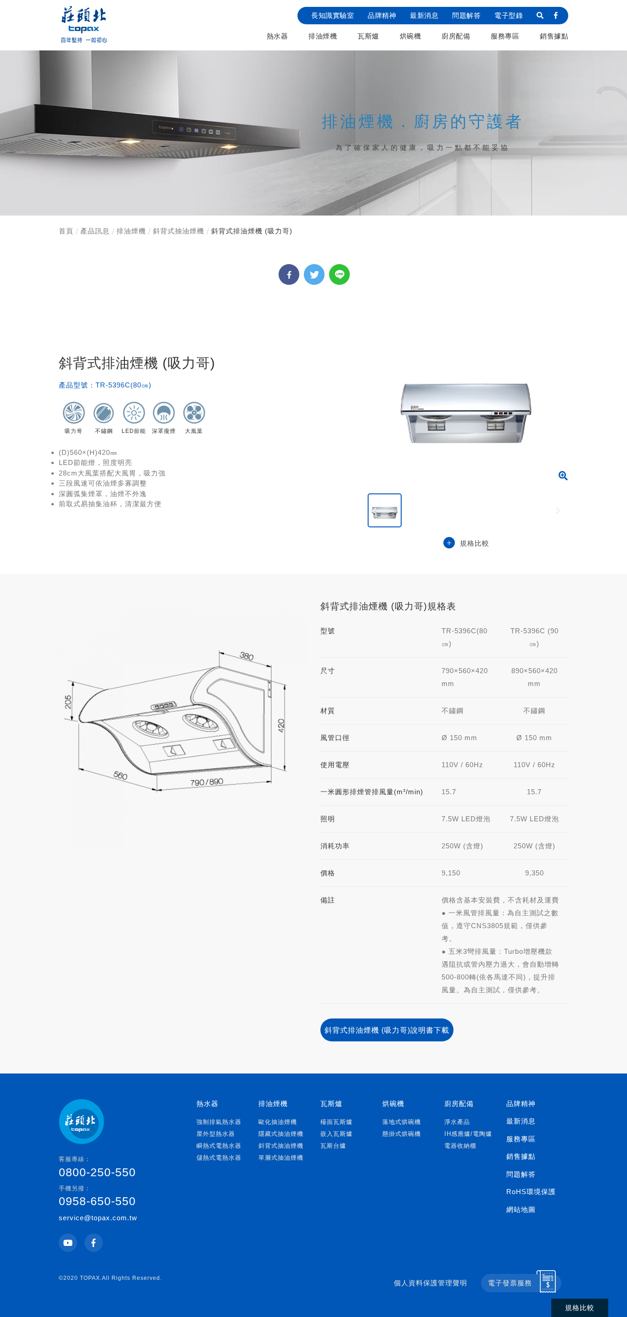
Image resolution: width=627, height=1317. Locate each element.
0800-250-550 (97, 1167)
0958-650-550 (97, 1196)
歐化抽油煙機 (277, 1121)
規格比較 (474, 543)
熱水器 (277, 36)
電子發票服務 (510, 1283)
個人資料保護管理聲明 (430, 1283)
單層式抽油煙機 (280, 1157)
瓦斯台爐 (333, 1145)
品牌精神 (382, 15)
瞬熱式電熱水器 (218, 1145)
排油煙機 (322, 36)
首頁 (66, 231)
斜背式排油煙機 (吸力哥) (251, 231)
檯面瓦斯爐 (336, 1121)
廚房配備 (456, 36)
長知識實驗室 (332, 15)
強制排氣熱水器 (218, 1121)
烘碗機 (410, 36)
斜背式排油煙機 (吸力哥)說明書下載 (387, 1030)
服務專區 (505, 36)
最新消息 (424, 15)
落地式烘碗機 (401, 1121)
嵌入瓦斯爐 (336, 1133)
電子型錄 (508, 15)
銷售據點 (554, 36)
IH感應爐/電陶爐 (468, 1133)
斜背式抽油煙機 (178, 231)
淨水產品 (457, 1121)
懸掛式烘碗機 (401, 1133)
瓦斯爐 (368, 36)
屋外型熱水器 (215, 1133)
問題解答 (466, 15)
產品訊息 (95, 231)
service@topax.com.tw (98, 1218)
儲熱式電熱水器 (218, 1157)
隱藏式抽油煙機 (280, 1133)
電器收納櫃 (460, 1145)
